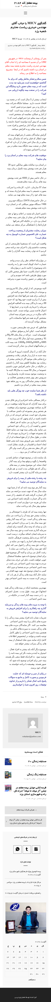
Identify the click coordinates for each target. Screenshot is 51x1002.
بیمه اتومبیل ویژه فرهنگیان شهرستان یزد (25, 871)
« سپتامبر (31, 979)
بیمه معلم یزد (28, 702)
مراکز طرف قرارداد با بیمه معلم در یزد (27, 882)
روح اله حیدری (17, 702)
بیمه (42, 697)
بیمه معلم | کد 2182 (25, 3)
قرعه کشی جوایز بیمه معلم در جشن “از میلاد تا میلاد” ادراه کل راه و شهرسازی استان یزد (30, 791)
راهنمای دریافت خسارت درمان (29, 893)
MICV (14, 39)
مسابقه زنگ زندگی (36, 774)
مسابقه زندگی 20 (37, 761)
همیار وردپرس (20, 997)
